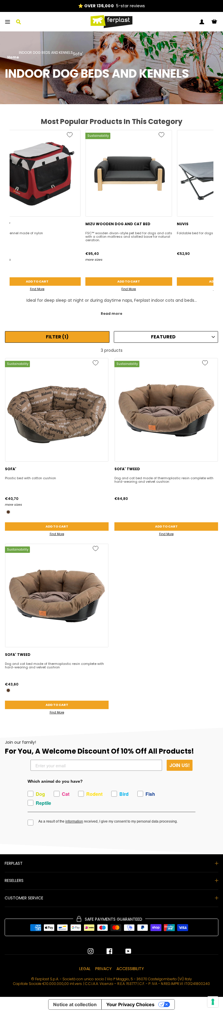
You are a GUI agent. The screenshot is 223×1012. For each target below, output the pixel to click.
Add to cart (128, 281)
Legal (85, 969)
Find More (128, 289)
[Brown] (8, 512)
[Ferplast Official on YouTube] (124, 951)
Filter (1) (57, 336)
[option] (111, 6)
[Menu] (7, 21)
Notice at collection (75, 1004)
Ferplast (14, 863)
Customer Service (24, 898)
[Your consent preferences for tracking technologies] (212, 1001)
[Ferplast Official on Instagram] (90, 951)
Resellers (14, 880)
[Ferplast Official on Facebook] (105, 951)
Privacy (103, 969)
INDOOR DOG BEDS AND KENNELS (46, 53)
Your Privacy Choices (130, 1004)
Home (13, 57)
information (74, 821)
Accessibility (130, 969)
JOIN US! (180, 765)
